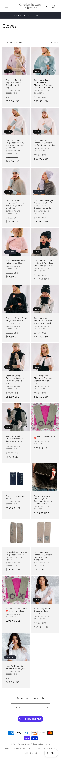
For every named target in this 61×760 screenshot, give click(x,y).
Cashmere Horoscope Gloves (15, 497)
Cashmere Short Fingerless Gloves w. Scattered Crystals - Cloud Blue (15, 144)
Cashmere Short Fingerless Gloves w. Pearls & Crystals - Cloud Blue (15, 204)
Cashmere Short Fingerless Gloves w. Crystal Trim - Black (43, 320)
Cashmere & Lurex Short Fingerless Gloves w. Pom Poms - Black (16, 320)
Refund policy (19, 748)
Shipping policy (32, 753)
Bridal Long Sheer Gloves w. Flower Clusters (42, 611)
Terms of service (50, 748)
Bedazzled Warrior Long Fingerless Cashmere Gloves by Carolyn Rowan (16, 556)
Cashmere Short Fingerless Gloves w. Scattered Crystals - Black (15, 440)
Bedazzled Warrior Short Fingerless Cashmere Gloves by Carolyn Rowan (43, 500)
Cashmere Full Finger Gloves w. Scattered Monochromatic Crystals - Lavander (43, 204)
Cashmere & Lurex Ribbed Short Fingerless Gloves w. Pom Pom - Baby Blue (43, 84)
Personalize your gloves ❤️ (44, 437)
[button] (6, 6)
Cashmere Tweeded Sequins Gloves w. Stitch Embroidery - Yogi (14, 84)
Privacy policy (34, 748)
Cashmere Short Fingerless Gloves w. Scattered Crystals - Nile (15, 379)
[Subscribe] (46, 707)
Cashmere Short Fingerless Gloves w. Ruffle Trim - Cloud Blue (44, 142)
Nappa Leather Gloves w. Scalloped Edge (15, 261)
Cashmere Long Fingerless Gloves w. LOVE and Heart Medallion (43, 556)
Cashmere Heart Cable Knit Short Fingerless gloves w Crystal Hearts (44, 263)
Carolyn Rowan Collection (29, 744)
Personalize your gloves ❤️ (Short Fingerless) (16, 609)
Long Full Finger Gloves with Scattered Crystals (16, 667)
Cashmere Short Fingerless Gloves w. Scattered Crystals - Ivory (43, 379)
